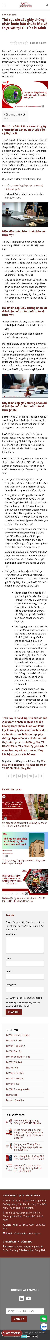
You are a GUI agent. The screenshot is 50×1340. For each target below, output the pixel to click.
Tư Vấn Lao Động (15, 1078)
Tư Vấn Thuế (12, 1083)
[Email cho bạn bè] (19, 776)
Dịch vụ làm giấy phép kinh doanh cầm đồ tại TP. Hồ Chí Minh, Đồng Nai (23, 900)
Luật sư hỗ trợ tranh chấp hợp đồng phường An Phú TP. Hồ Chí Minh (27, 1168)
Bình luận (11, 934)
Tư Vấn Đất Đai (14, 1062)
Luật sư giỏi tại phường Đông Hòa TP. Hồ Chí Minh (28, 1122)
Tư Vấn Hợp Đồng (15, 1045)
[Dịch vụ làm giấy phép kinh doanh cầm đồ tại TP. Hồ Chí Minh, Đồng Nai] (25, 882)
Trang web (11, 984)
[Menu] (3, 4)
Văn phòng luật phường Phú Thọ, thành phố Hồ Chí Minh (29, 1157)
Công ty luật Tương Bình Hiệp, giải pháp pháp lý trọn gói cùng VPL (28, 1147)
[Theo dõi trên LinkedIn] (21, 1298)
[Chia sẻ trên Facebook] (8, 776)
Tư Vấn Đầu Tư (14, 1040)
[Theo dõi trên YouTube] (28, 1298)
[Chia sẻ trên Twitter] (14, 776)
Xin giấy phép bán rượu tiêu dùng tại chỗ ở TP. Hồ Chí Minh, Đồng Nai (24, 765)
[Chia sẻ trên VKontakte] (30, 776)
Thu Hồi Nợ (12, 1067)
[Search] (47, 5)
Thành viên (12, 1094)
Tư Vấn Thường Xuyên (17, 1089)
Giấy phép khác (9, 15)
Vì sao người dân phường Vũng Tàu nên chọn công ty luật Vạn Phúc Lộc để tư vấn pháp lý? (28, 1134)
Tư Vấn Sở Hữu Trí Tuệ (18, 1056)
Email (9, 971)
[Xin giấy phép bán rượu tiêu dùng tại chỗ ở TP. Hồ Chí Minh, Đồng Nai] (25, 807)
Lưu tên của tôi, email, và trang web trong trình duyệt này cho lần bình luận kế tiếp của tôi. (24, 1002)
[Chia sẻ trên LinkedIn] (35, 776)
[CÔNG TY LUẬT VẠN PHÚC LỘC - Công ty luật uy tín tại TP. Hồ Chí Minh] (26, 5)
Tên (8, 958)
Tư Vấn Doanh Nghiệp (17, 1035)
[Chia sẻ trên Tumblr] (41, 776)
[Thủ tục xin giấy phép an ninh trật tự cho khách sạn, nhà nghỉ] (25, 845)
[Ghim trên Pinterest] (24, 776)
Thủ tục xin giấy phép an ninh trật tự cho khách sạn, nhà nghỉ (23, 862)
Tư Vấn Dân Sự (14, 1051)
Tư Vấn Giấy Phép (15, 1073)
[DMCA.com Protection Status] (29, 1336)
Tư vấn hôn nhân (15, 1100)
